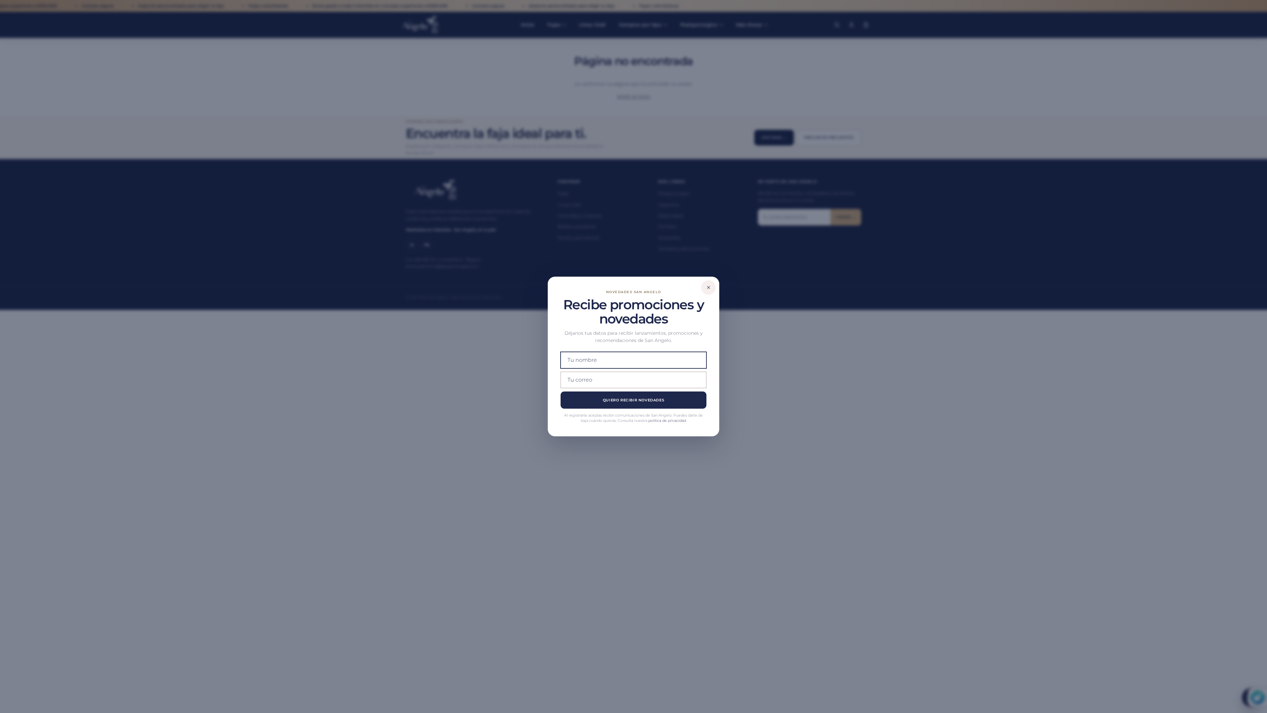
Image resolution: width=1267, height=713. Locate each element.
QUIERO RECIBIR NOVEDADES (634, 400)
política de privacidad (667, 421)
